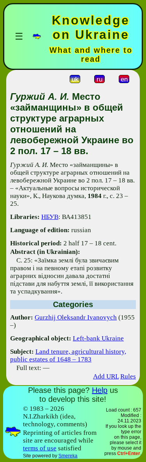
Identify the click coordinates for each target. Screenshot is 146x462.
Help (99, 390)
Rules (128, 376)
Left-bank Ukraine (98, 338)
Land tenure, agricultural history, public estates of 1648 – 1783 (68, 355)
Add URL (106, 376)
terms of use (39, 448)
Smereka (67, 456)
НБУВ (49, 217)
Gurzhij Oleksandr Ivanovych (76, 317)
